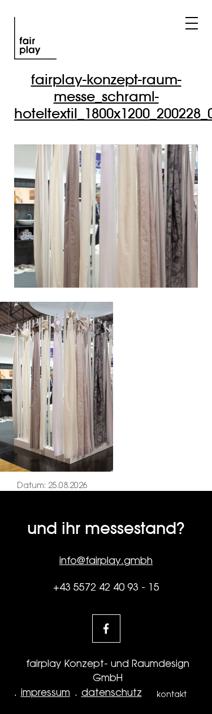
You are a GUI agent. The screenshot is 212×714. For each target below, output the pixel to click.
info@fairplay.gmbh (106, 560)
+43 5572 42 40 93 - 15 (106, 587)
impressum (45, 692)
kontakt (172, 694)
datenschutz (111, 692)
